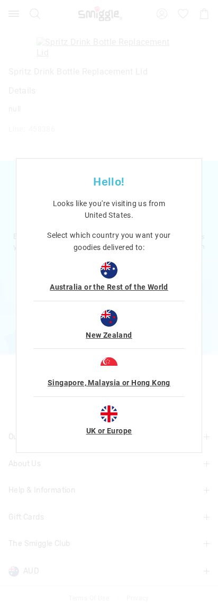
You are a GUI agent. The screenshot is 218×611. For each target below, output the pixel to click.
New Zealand (109, 335)
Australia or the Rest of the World (109, 287)
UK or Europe (109, 431)
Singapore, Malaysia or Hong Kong (109, 382)
